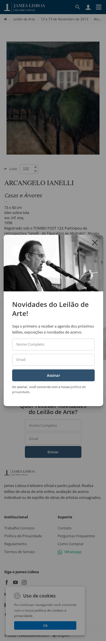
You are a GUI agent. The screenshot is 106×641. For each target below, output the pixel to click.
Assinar (53, 375)
